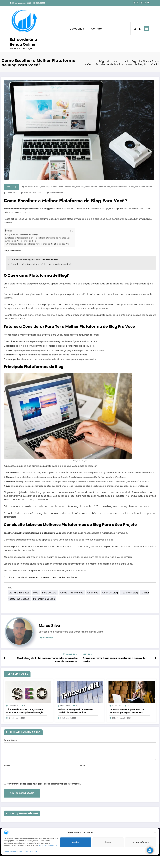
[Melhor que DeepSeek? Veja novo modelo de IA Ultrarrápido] (80, 691)
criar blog (80, 187)
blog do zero (51, 187)
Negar (108, 842)
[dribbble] (141, 2)
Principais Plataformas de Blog (21, 241)
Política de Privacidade (28, 851)
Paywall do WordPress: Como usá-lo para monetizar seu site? (41, 264)
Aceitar (75, 842)
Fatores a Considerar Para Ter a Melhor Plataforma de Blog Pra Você (39, 238)
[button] (155, 832)
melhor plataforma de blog (122, 187)
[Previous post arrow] (4, 658)
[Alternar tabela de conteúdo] (70, 231)
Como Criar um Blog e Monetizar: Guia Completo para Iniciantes (127, 711)
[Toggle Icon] (146, 28)
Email (82, 765)
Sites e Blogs (11, 187)
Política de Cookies (11, 851)
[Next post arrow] (155, 658)
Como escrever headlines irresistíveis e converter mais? (115, 659)
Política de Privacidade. (48, 845)
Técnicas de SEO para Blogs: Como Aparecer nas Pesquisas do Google (24, 711)
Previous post (70, 654)
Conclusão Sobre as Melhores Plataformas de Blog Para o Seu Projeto (40, 244)
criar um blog (91, 187)
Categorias (77, 28)
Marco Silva (11, 193)
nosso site (39, 577)
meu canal (57, 577)
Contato (96, 28)
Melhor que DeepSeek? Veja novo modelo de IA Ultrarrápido (75, 711)
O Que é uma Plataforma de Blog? (22, 235)
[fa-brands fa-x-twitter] (137, 2)
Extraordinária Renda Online (23, 42)
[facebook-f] (134, 2)
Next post (87, 654)
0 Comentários (56, 193)
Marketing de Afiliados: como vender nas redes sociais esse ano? (47, 659)
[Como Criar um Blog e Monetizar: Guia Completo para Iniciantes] (131, 691)
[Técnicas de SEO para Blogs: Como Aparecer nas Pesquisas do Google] (28, 691)
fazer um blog (104, 187)
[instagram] (144, 2)
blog (43, 187)
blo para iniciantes (32, 187)
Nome (7, 765)
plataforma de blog (143, 187)
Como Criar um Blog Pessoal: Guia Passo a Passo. (34, 259)
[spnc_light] (140, 29)
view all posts (46, 638)
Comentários (10, 740)
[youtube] (148, 2)
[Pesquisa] (135, 28)
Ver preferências (141, 842)
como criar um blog (66, 187)
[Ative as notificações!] (150, 850)
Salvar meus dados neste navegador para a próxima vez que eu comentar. (44, 783)
